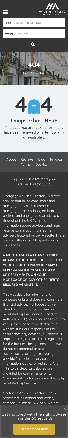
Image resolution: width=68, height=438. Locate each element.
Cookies (41, 164)
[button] (64, 408)
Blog (41, 159)
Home (25, 72)
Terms (25, 164)
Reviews (27, 159)
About (11, 159)
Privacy (56, 159)
